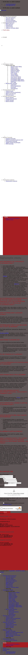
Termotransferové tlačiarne (9, 16)
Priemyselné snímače (11, 99)
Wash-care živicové (11, 93)
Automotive (14, 84)
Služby (6, 217)
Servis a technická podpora (13, 218)
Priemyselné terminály (11, 141)
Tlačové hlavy (9, 26)
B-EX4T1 (16, 284)
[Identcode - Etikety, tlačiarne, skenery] (3, 10)
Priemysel (13, 87)
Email (2, 480)
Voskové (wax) (9, 91)
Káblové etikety (15, 69)
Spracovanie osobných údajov (8, 500)
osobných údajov (7, 504)
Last (14, 477)
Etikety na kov (14, 68)
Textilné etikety (14, 75)
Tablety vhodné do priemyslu (13, 142)
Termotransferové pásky (9, 89)
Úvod (4, 15)
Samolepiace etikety (8, 64)
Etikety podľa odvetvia (11, 83)
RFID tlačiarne (9, 24)
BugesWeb (12, 570)
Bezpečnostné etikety (16, 66)
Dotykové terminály (11, 138)
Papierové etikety (15, 70)
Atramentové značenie (8, 179)
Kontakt (5, 37)
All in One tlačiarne (10, 17)
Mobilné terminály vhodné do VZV (14, 140)
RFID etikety (14, 73)
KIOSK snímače (10, 100)
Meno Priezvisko (4, 474)
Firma (1, 478)
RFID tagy (13, 82)
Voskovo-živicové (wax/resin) (13, 92)
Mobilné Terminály (7, 137)
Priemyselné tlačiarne (11, 21)
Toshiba (5, 276)
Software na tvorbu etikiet (12, 28)
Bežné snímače (10, 101)
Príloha (2, 487)
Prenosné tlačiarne (10, 20)
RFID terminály (9, 144)
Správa (2, 486)
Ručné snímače (10, 97)
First (14, 475)
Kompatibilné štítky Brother (17, 80)
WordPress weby (20, 570)
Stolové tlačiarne (10, 23)
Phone (2, 481)
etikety (18, 397)
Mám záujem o (4, 483)
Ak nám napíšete (4, 333)
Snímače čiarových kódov (9, 96)
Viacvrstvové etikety (16, 77)
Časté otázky (6, 649)
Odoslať (5, 512)
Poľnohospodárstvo (16, 86)
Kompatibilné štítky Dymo (17, 79)
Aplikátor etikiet (10, 19)
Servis (4, 648)
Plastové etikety (15, 71)
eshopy (2, 572)
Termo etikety (14, 74)
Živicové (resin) (10, 95)
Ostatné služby (9, 219)
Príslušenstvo (9, 25)
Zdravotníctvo (14, 88)
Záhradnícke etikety (16, 78)
